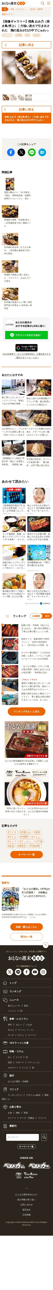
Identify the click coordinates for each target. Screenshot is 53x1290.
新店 (26, 1006)
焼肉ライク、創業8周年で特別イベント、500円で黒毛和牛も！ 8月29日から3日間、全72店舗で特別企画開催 (35, 642)
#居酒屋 (18, 35)
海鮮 (18, 1113)
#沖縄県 (24, 836)
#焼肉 (37, 832)
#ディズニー (26, 841)
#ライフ (12, 841)
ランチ (11, 1035)
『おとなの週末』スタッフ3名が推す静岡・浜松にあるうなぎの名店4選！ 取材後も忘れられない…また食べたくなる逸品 (35, 669)
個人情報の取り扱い (26, 1199)
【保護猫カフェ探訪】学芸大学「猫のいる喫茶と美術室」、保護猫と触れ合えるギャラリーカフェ (13, 461)
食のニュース (14, 1006)
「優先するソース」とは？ (26, 357)
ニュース (14, 1000)
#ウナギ (12, 832)
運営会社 (26, 1209)
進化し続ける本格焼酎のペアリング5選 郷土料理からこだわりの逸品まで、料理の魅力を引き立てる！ (38, 401)
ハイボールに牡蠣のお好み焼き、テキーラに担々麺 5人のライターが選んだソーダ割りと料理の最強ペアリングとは (38, 432)
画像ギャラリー (8, 14)
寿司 (10, 1025)
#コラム (36, 836)
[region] (26, 76)
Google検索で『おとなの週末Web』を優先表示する (27, 354)
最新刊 (12, 1125)
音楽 (10, 1062)
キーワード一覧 (26, 1146)
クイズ (19, 1057)
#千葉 (39, 841)
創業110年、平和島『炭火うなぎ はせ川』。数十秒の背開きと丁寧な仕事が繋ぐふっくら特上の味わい (36, 628)
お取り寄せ (15, 1107)
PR (21, 1011)
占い (10, 1057)
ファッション (34, 1062)
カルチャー (13, 1068)
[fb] (27, 971)
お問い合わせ (26, 1204)
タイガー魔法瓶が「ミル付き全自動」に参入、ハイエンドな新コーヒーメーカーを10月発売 (35, 656)
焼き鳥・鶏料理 (36, 9)
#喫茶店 (21, 845)
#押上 (27, 35)
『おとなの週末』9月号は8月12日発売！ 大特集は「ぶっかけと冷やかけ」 (35, 892)
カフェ (21, 1035)
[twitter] (10, 971)
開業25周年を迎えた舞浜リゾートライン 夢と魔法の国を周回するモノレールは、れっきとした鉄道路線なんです (35, 697)
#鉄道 (11, 845)
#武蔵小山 (25, 832)
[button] (6, 98)
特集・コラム (16, 1051)
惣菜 (26, 1113)
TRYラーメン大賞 (19, 1043)
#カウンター (7, 35)
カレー (19, 1025)
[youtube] (35, 971)
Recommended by (32, 603)
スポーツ (20, 1062)
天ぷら (11, 1030)
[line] (18, 971)
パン (32, 1030)
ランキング (15, 991)
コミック (14, 1089)
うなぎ (29, 1025)
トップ (12, 983)
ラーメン (22, 1030)
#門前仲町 (34, 845)
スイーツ (32, 1035)
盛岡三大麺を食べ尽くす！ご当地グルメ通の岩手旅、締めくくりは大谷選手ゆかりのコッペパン (35, 686)
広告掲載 (26, 1215)
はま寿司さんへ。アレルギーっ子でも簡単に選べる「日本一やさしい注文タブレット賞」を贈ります (14, 432)
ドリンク (42, 1118)
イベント (12, 1011)
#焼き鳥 (36, 35)
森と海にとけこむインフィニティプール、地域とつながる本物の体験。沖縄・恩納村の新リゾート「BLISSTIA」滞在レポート (13, 400)
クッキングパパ (15, 1095)
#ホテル (12, 836)
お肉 (10, 1113)
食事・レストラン (18, 9)
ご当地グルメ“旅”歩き (29, 679)
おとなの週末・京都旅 (18, 1081)
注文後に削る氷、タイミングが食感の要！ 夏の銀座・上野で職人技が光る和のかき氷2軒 (38, 462)
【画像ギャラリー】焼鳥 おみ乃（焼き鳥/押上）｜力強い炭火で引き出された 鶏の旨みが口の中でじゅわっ (26, 26)
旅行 (11, 1075)
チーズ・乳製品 (27, 1118)
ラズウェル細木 (33, 1095)
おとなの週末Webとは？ (26, 1194)
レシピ (25, 1068)
